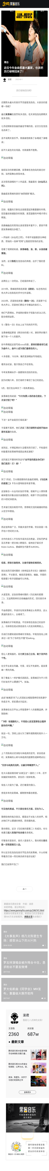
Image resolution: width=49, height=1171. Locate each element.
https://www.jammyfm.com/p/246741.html (24, 910)
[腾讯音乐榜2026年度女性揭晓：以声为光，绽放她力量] (38, 1068)
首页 (12, 11)
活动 (32, 11)
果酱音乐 (11, 4)
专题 (22, 11)
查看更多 (27, 1092)
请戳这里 (28, 916)
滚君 (26, 1015)
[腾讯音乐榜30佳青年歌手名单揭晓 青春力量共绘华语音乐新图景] (38, 1054)
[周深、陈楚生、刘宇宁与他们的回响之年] (38, 1081)
